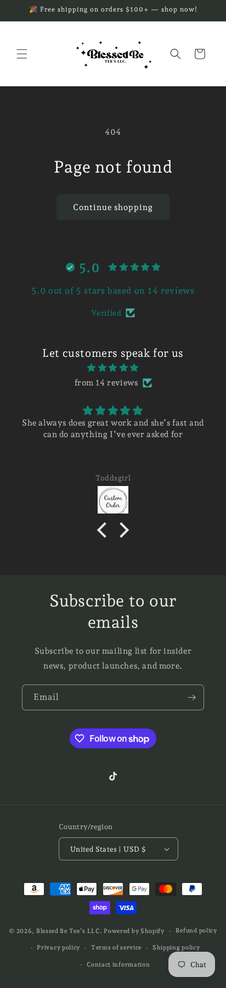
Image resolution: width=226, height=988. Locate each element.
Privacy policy (58, 947)
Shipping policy (176, 947)
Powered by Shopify (134, 931)
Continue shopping (113, 207)
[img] (113, 368)
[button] (22, 54)
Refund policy (196, 930)
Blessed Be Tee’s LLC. (70, 931)
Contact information (118, 964)
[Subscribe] (191, 697)
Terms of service (116, 947)
